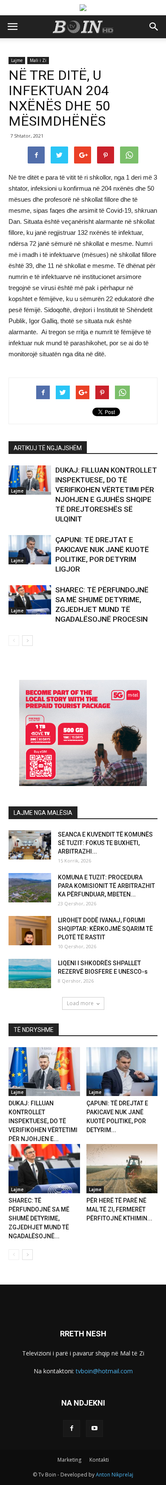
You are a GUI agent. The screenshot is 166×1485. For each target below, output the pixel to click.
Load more (80, 1003)
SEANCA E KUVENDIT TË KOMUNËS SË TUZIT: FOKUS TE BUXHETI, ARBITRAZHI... (105, 843)
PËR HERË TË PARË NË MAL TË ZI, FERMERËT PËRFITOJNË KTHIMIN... (119, 1209)
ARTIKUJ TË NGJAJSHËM (48, 448)
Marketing (69, 1459)
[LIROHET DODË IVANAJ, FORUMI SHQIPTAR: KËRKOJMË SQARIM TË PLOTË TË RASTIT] (30, 930)
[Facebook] (71, 1428)
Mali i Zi (38, 60)
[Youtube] (94, 1428)
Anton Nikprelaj (114, 1474)
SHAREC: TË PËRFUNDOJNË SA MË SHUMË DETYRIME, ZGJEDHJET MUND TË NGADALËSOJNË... (39, 1218)
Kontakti (99, 1459)
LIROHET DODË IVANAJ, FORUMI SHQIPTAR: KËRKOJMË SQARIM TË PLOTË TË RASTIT (105, 929)
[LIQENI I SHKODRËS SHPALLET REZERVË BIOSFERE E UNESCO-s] (30, 973)
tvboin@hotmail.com (104, 1371)
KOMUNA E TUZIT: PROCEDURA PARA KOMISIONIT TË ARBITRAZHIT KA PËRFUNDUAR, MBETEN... (106, 886)
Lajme (17, 60)
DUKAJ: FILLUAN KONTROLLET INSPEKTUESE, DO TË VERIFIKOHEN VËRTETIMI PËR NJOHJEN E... (43, 1121)
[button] (154, 26)
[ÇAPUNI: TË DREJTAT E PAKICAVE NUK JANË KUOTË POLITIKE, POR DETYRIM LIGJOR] (30, 549)
